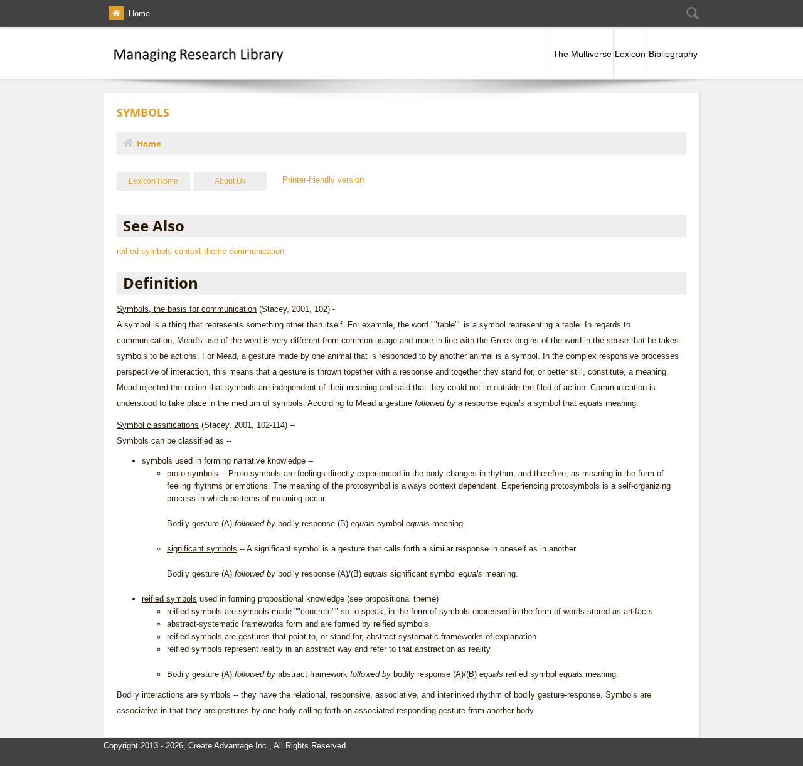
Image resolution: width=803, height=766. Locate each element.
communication (256, 251)
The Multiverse (582, 54)
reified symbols (144, 251)
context (187, 251)
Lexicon (630, 54)
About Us (230, 181)
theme (215, 251)
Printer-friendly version (323, 179)
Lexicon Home (153, 181)
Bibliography (673, 54)
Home (139, 13)
